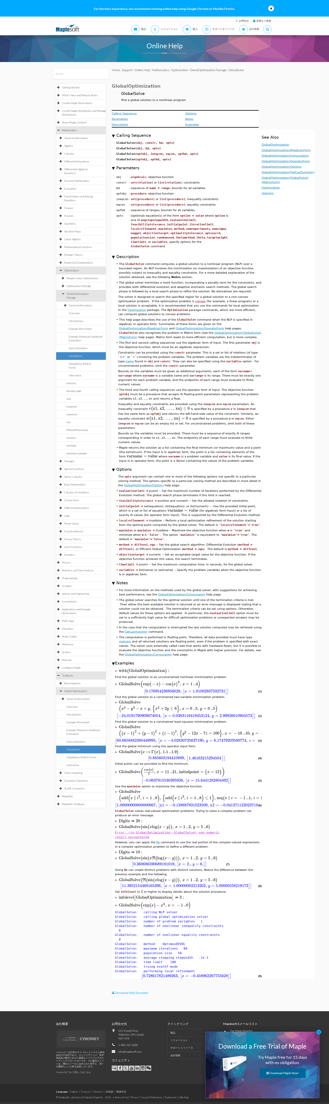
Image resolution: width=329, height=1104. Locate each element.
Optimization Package (78, 286)
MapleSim (67, 796)
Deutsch (97, 1091)
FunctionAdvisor (73, 531)
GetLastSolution (78, 348)
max (68, 398)
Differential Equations (76, 161)
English (74, 1091)
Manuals (67, 659)
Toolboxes (67, 675)
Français (85, 1091)
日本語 (109, 1091)
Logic (67, 515)
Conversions (71, 500)
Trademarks (170, 1097)
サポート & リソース (181, 1047)
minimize (71, 445)
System (66, 652)
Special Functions (74, 469)
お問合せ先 (119, 1023)
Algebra (68, 145)
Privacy (134, 1097)
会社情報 (175, 1055)
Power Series (71, 523)
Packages (69, 461)
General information (80, 305)
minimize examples (76, 453)
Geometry (70, 223)
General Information (76, 138)
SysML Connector (74, 788)
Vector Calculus (73, 476)
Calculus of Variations (76, 492)
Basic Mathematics (75, 484)
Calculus (69, 153)
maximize (71, 406)
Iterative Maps (72, 231)
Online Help (142, 70)
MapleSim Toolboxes (73, 804)
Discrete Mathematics (76, 180)
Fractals (68, 215)
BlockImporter (72, 683)
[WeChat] (148, 1068)
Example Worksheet (80, 328)
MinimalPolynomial (77, 430)
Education (67, 628)
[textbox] (181, 394)
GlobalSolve (75, 356)
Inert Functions (73, 546)
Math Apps (68, 620)
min (68, 422)
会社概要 (62, 1023)
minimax (71, 437)
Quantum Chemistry (76, 780)
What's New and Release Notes (80, 95)
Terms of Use (122, 1097)
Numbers (69, 554)
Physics (66, 562)
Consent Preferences (151, 1097)
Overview (74, 313)
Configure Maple (71, 667)
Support (127, 70)
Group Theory (72, 539)
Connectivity (69, 601)
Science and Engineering (75, 593)
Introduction (76, 321)
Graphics (67, 585)
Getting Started (70, 87)
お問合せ (244, 20)
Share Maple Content (74, 122)
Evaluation (70, 188)
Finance (68, 208)
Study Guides (69, 636)
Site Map (184, 1097)
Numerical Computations (78, 262)
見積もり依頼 (263, 20)
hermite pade (73, 391)
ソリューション (179, 1040)
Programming (69, 578)
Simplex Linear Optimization (82, 278)
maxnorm (71, 414)
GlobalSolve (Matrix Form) (81, 757)
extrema (71, 383)
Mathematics (69, 130)
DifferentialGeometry (76, 507)
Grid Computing (73, 772)
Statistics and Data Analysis (78, 570)
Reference (67, 644)
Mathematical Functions (78, 247)
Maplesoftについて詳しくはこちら (73, 1072)
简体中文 (121, 1091)
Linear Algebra (72, 239)
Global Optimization (75, 691)
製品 (172, 1032)
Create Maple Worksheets (77, 103)
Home (116, 70)
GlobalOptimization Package (208, 70)
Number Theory (73, 254)
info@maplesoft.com (130, 1051)
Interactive (75, 375)
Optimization (71, 270)
